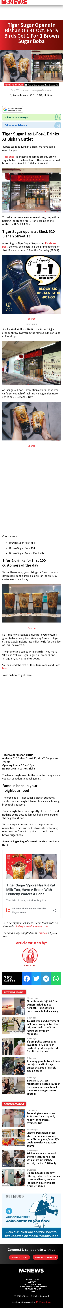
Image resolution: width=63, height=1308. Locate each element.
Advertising (33, 1279)
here (4, 668)
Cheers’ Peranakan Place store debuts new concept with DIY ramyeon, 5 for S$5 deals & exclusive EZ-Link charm (43, 1139)
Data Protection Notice (34, 1286)
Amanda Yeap (20, 95)
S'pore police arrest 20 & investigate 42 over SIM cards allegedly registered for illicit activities (42, 1046)
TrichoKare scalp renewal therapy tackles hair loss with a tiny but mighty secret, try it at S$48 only (41, 1158)
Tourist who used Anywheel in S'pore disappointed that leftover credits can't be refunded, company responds (43, 1027)
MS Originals (17, 85)
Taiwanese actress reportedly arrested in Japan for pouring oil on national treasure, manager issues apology (43, 1087)
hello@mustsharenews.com (32, 926)
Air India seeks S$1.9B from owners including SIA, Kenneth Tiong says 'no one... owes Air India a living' (43, 1006)
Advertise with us (45, 1257)
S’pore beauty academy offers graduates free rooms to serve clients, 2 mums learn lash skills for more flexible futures (43, 1179)
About (32, 1282)
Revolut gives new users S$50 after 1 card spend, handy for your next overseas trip (41, 1118)
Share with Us (19, 1257)
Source (31, 318)
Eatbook (42, 933)
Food (7, 85)
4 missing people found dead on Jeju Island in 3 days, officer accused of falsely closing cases (44, 1066)
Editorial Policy (33, 1284)
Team (32, 1291)
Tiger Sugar (8, 156)
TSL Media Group (43, 1302)
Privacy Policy (33, 1289)
